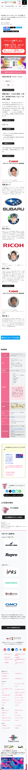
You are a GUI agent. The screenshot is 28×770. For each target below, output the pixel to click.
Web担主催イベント (4, 525)
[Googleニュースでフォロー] (20, 649)
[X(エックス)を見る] (12, 649)
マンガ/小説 (18, 715)
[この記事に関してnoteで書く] (16, 491)
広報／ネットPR (5, 700)
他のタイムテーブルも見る (10, 338)
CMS (3, 692)
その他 (17, 705)
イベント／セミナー (19, 717)
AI (16, 6)
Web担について (5, 678)
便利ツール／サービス (6, 717)
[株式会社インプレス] (13, 738)
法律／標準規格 (19, 695)
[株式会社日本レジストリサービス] (11, 571)
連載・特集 (4, 675)
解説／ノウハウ (5, 710)
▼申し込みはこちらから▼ (7, 756)
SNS (20, 6)
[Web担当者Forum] (13, 638)
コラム (3, 715)
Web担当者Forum (6, 2)
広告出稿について (19, 678)
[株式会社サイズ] (11, 594)
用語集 (17, 727)
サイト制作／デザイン (20, 689)
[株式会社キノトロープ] (11, 583)
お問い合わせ (7, 657)
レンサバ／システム (19, 697)
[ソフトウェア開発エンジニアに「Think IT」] (20, 746)
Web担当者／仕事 (6, 695)
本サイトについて (8, 654)
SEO (2, 6)
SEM (3, 705)
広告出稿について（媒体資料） (19, 654)
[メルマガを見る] (5, 649)
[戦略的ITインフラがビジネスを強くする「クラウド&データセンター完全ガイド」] (9, 746)
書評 (16, 712)
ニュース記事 (18, 725)
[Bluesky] (16, 649)
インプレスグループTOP (19, 663)
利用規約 (18, 657)
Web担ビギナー (5, 673)
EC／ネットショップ (19, 700)
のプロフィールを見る (13, 517)
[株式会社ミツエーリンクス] (11, 544)
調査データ (4, 712)
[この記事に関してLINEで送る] (20, 491)
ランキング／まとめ (6, 720)
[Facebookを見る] (8, 649)
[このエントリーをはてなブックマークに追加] (13, 491)
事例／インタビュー (19, 710)
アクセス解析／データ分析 (7, 689)
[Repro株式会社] (11, 555)
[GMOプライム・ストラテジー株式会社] (11, 605)
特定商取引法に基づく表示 (20, 659)
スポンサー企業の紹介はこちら (13, 627)
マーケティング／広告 (9, 6)
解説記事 (4, 725)
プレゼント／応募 (5, 727)
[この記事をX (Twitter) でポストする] (10, 491)
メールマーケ (18, 702)
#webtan (12, 416)
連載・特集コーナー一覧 (5, 523)
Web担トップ (3, 522)
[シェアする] (7, 491)
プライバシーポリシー (9, 659)
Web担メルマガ (19, 673)
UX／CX (4, 697)
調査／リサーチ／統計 (20, 692)
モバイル (4, 702)
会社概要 (7, 662)
